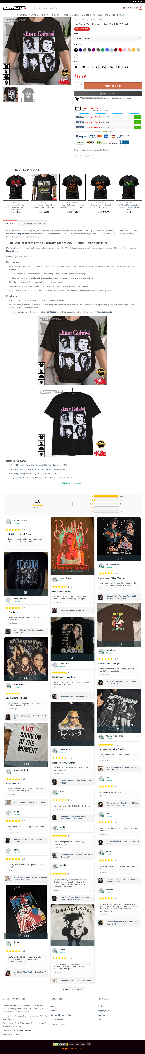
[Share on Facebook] (76, 156)
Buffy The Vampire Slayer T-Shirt (74, 610)
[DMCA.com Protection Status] (60, 1044)
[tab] (10, 223)
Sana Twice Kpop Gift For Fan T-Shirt (75, 696)
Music (100, 20)
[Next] (67, 51)
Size (76, 62)
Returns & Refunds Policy (61, 1015)
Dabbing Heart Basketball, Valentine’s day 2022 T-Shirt (100, 206)
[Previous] (7, 51)
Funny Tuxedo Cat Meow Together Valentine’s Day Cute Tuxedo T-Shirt (16, 207)
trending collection (22, 233)
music (107, 150)
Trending (34, 15)
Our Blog (101, 1015)
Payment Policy (56, 1019)
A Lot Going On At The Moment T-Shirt (29, 802)
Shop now (22, 15)
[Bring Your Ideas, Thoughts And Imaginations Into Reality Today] (15, 8)
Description (10, 223)
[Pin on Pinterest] (89, 156)
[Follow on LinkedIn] (141, 1)
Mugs (99, 15)
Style (76, 34)
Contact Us (102, 1006)
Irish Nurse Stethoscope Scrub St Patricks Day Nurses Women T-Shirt (129, 207)
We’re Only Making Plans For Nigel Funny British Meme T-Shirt (35, 473)
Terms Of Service (57, 1024)
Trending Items (88, 20)
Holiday (56, 15)
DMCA (101, 1019)
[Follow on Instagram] (131, 1)
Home (76, 20)
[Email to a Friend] (85, 156)
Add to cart (113, 86)
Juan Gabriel (100, 150)
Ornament (110, 15)
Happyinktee (11, 251)
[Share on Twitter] (80, 156)
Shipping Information (106, 1010)
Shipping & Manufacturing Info (32, 223)
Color (76, 45)
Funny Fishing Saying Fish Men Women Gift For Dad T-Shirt (44, 206)
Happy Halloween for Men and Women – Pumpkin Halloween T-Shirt (72, 207)
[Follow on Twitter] (134, 1)
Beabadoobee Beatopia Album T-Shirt (76, 980)
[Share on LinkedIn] (93, 156)
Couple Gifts (88, 15)
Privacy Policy (56, 1010)
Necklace (122, 15)
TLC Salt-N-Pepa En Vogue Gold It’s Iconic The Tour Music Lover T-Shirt (38, 465)
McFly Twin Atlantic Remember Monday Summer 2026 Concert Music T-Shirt (40, 478)
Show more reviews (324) (72, 989)
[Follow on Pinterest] (138, 1)
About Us (54, 1006)
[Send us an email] (136, 1)
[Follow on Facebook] (129, 1)
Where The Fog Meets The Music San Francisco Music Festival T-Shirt (38, 469)
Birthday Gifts (71, 15)
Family (45, 15)
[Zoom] (6, 82)
